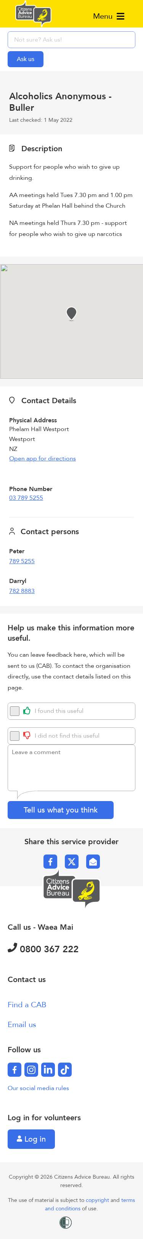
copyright (98, 1200)
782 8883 (22, 591)
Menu (104, 16)
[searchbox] (71, 39)
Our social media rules (38, 1088)
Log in (34, 1139)
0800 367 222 (48, 949)
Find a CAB (27, 1005)
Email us (22, 1024)
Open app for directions (42, 458)
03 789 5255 (26, 498)
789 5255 (22, 561)
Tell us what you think (61, 810)
